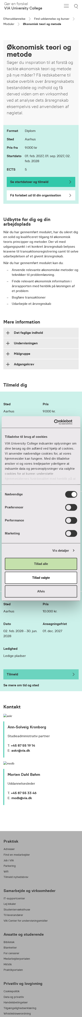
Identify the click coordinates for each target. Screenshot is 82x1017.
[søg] (76, 6)
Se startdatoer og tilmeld (29, 182)
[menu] (66, 6)
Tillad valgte (41, 577)
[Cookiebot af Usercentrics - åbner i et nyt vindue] (59, 422)
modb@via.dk (21, 798)
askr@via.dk (20, 751)
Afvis (41, 591)
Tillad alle (41, 564)
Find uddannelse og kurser (51, 18)
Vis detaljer (60, 550)
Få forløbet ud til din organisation (35, 195)
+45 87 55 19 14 (23, 745)
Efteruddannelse (14, 18)
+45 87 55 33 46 (23, 793)
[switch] (71, 507)
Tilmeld (12, 674)
